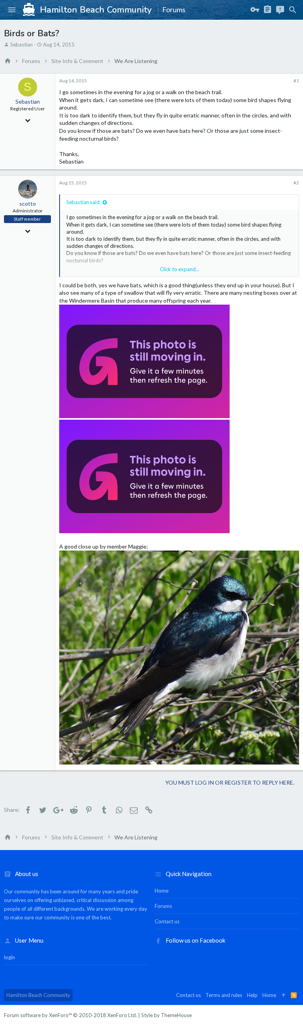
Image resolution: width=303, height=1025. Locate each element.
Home (161, 890)
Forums (163, 906)
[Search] (292, 10)
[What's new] (280, 10)
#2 (296, 183)
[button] (12, 10)
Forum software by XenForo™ (70, 1015)
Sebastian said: (83, 202)
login (9, 957)
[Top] (283, 995)
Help (252, 995)
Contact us (167, 921)
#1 (296, 81)
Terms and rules (224, 995)
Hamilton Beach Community (38, 995)
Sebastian (21, 44)
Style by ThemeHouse (166, 1015)
